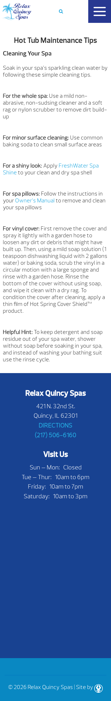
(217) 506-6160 (55, 435)
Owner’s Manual (35, 200)
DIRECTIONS (55, 425)
